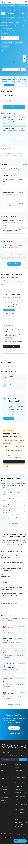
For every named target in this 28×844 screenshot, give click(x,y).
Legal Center (23, 838)
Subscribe (23, 759)
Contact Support (19, 824)
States (3, 778)
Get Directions (8, 42)
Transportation (5, 797)
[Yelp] (2, 50)
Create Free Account (9, 85)
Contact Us (18, 815)
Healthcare (4, 792)
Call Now (20, 42)
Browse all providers (13, 704)
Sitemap (9, 840)
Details (23, 179)
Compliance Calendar (20, 799)
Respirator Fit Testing (20, 777)
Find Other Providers (14, 733)
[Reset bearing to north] (24, 61)
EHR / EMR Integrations (21, 804)
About (2, 770)
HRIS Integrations (19, 801)
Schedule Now (14, 728)
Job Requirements (19, 809)
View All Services (19, 782)
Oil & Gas (3, 800)
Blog (2, 775)
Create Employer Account (10, 346)
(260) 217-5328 (10, 314)
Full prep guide (6, 123)
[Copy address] (21, 70)
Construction (4, 789)
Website (7, 46)
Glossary (17, 807)
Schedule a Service (14, 264)
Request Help (7, 418)
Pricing (3, 773)
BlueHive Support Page (21, 822)
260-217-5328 (18, 827)
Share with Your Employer (14, 466)
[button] (14, 62)
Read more (17, 23)
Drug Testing (18, 770)
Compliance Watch (20, 793)
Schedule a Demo (13, 462)
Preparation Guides (20, 812)
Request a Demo (19, 85)
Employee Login (8, 310)
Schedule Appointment (10, 38)
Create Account (18, 756)
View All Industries (6, 803)
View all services (13, 523)
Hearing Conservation (20, 780)
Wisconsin (21, 5)
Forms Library (20, 796)
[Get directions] (23, 70)
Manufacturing (4, 795)
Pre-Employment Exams (19, 773)
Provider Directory (12, 5)
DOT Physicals (18, 768)
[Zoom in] (24, 56)
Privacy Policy (4, 838)
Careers (3, 781)
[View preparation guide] (20, 179)
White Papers (18, 789)
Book (5, 187)
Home (2, 768)
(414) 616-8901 (7, 28)
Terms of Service (14, 838)
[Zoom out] (24, 58)
